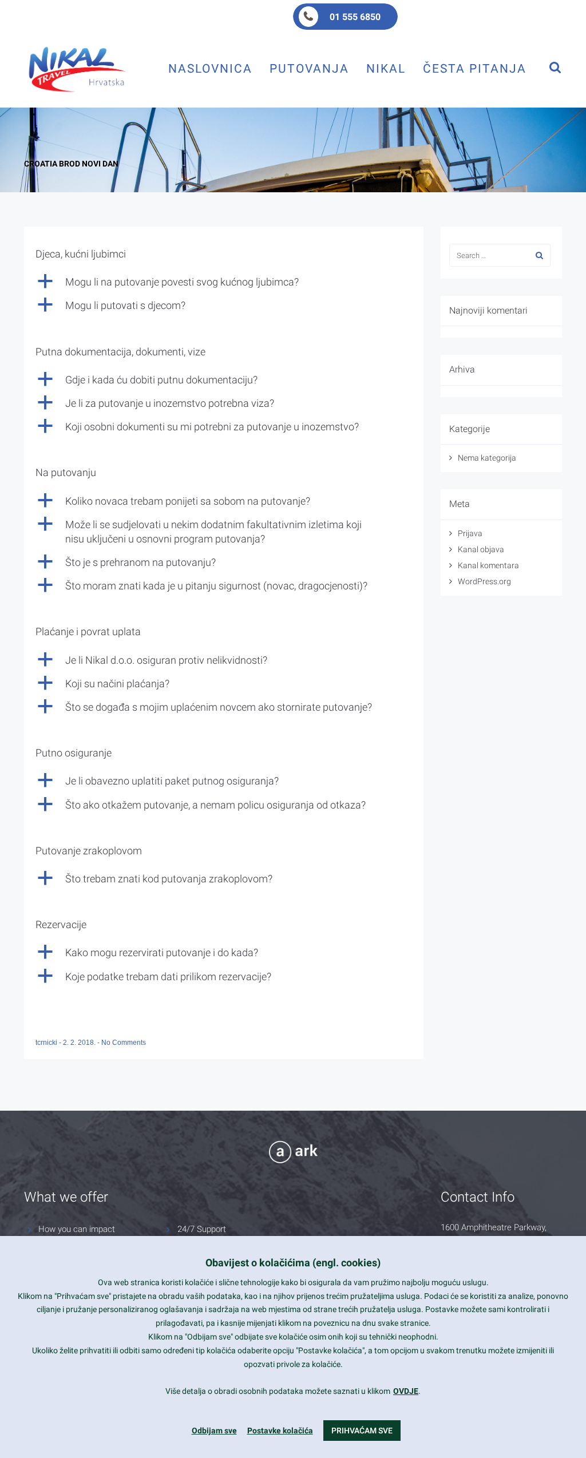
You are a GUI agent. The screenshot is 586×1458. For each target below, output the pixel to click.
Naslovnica (210, 68)
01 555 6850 (355, 16)
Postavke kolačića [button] (280, 1430)
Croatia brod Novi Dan (71, 163)
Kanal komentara (488, 565)
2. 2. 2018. (80, 1043)
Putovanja (309, 68)
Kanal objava (481, 549)
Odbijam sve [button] (214, 1430)
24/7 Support (201, 1229)
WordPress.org (484, 581)
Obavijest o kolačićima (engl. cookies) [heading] (293, 1263)
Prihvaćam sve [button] (362, 1430)
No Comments (123, 1043)
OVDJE (405, 1391)
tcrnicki (47, 1043)
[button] (223, 282)
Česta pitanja (474, 68)
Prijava (470, 533)
